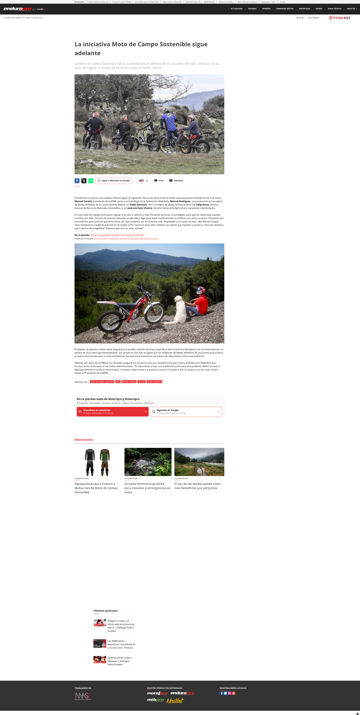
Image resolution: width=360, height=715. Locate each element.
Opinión (266, 8)
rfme (118, 381)
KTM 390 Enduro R (193, 2)
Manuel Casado (129, 381)
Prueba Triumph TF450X (121, 2)
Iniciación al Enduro (226, 2)
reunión (141, 381)
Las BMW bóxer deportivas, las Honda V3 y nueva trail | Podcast (121, 644)
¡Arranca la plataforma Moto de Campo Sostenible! (117, 235)
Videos (319, 8)
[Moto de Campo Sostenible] (149, 342)
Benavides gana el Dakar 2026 (147, 2)
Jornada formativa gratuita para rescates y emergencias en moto (147, 488)
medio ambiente (154, 381)
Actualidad (237, 8)
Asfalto (351, 8)
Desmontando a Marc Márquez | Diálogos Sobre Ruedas (120, 661)
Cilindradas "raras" (268, 2)
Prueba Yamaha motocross (97, 2)
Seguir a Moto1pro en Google (116, 180)
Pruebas (252, 8)
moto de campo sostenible (102, 381)
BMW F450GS (209, 2)
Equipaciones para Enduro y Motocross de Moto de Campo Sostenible (96, 488)
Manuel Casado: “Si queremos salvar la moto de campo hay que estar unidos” (126, 238)
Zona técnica (334, 8)
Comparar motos (284, 8)
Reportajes (304, 8)
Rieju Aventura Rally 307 (172, 2)
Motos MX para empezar (247, 2)
